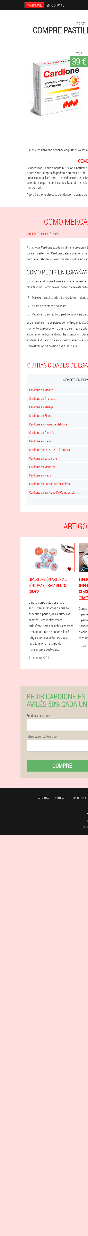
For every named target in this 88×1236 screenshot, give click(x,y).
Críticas (60, 798)
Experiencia (78, 798)
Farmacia (43, 798)
